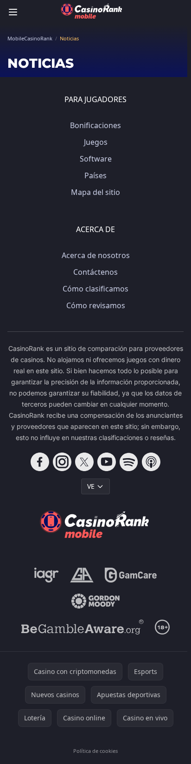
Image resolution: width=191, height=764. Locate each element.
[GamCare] (130, 575)
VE (91, 486)
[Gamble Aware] (82, 627)
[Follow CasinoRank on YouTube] (106, 462)
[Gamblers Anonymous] (82, 575)
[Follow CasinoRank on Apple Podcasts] (151, 462)
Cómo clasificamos (95, 289)
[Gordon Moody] (95, 601)
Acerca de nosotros (96, 255)
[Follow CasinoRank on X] (84, 462)
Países (95, 175)
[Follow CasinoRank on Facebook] (40, 462)
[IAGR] (46, 575)
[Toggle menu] (13, 12)
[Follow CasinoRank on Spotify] (129, 462)
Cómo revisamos (95, 305)
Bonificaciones (95, 125)
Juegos (96, 142)
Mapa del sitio (95, 192)
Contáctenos (95, 272)
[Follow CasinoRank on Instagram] (62, 462)
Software (96, 159)
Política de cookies (95, 750)
